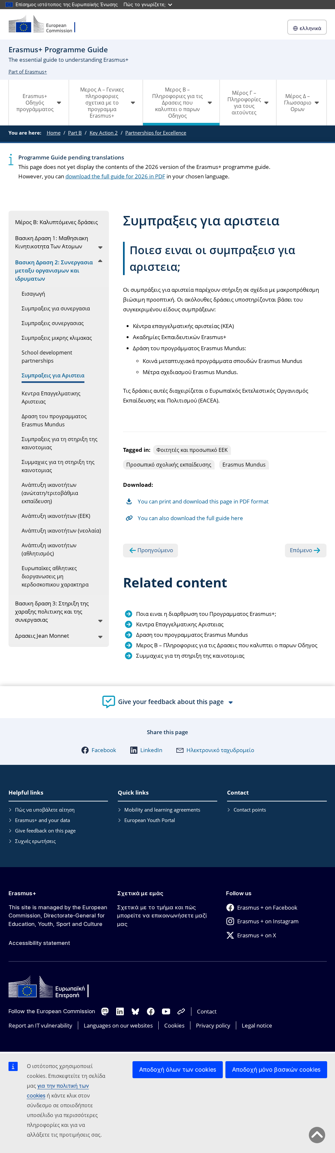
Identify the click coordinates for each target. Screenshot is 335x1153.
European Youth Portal (149, 820)
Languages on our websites (118, 1025)
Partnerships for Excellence (155, 132)
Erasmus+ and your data (42, 820)
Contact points (250, 809)
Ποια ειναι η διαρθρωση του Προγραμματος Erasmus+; (206, 614)
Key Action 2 (104, 132)
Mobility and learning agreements (162, 809)
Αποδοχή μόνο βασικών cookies (276, 1069)
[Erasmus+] (46, 24)
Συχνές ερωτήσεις (35, 841)
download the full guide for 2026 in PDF (115, 176)
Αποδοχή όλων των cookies (177, 1069)
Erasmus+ (22, 893)
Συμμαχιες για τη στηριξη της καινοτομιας (190, 655)
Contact (207, 1011)
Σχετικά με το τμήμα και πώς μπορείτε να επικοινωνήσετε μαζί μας (162, 915)
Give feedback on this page (45, 830)
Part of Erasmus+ (28, 71)
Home (54, 132)
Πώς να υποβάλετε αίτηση (45, 809)
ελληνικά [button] (310, 28)
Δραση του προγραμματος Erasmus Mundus (192, 634)
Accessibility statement (39, 943)
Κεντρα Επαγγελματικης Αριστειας (179, 624)
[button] (98, 750)
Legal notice (257, 1025)
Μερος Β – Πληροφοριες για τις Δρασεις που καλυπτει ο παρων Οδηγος (226, 645)
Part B (75, 132)
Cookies (174, 1025)
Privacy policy (213, 1025)
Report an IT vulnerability (40, 1025)
